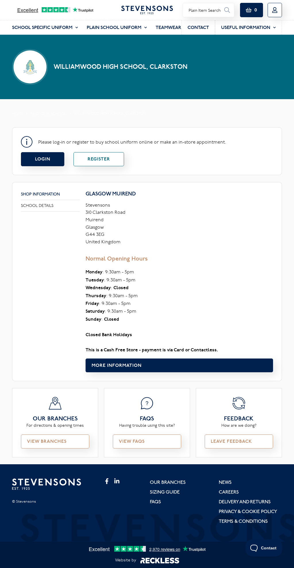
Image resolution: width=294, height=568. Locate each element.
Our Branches (168, 482)
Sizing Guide (165, 492)
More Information (117, 365)
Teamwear (168, 27)
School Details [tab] (37, 205)
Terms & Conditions (243, 521)
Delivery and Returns (245, 501)
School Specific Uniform (42, 27)
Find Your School (48, 113)
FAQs (155, 501)
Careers (229, 492)
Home (17, 113)
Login (42, 159)
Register (99, 159)
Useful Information (245, 27)
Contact (198, 27)
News (225, 482)
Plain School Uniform (114, 27)
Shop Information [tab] (40, 194)
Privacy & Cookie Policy (248, 511)
